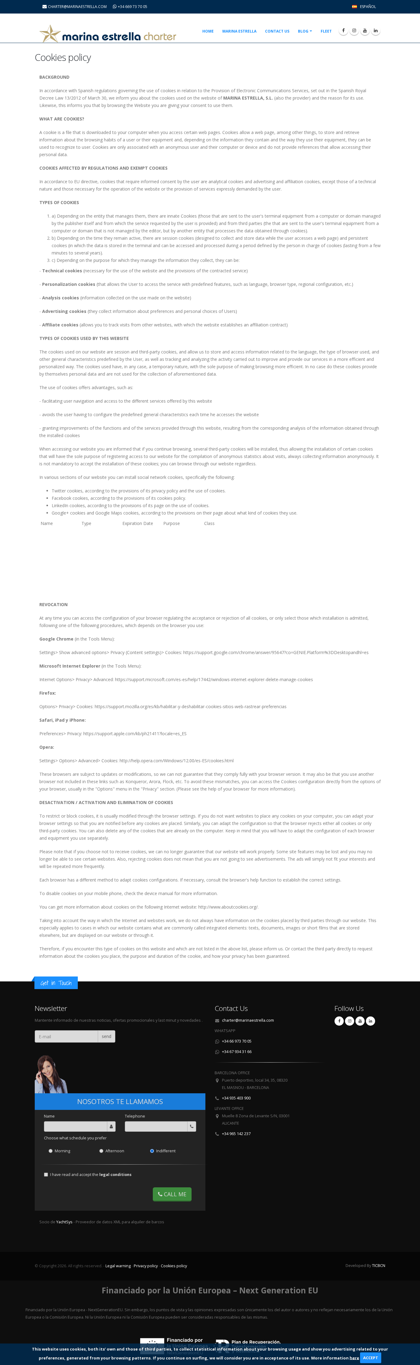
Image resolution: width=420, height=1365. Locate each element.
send (106, 1036)
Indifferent (166, 1151)
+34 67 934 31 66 (237, 1051)
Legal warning (118, 1265)
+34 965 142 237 (236, 1133)
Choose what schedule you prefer (75, 1138)
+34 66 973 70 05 (237, 1041)
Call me (174, 1194)
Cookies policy (174, 1265)
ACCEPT (370, 1357)
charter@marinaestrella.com (248, 1020)
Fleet (326, 31)
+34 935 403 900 (236, 1098)
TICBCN (378, 1265)
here (354, 1357)
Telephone (135, 1116)
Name (49, 1116)
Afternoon (114, 1151)
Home (208, 31)
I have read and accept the (91, 1174)
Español (368, 6)
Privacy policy (146, 1265)
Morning (62, 1151)
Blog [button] (303, 31)
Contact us (277, 31)
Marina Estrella (239, 31)
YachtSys (64, 1222)
